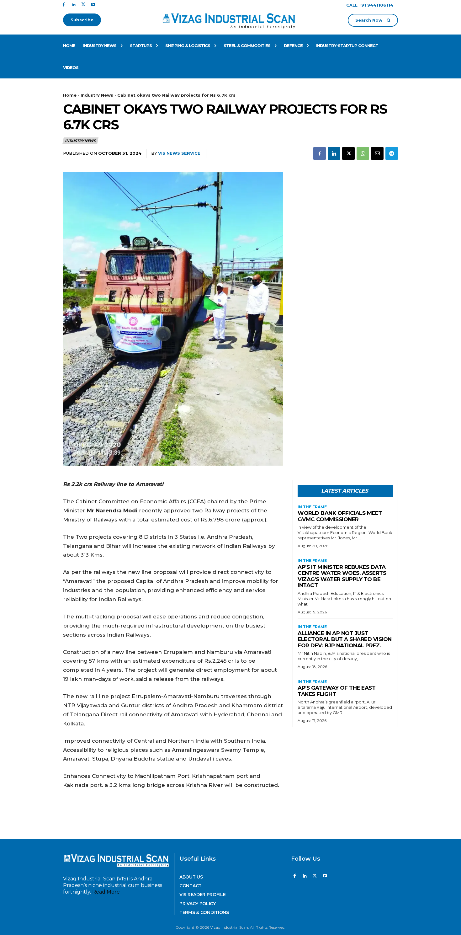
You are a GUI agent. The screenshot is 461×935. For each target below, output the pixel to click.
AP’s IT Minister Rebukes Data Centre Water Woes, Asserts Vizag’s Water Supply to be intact (342, 576)
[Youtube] (93, 5)
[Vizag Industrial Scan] (230, 19)
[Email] (377, 153)
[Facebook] (64, 5)
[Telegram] (391, 153)
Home (70, 95)
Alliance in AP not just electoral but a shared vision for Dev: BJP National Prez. (345, 639)
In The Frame (312, 507)
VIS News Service (179, 153)
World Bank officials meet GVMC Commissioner (340, 516)
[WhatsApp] (363, 153)
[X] (83, 5)
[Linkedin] (73, 5)
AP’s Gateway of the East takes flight (336, 691)
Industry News (97, 95)
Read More (106, 892)
